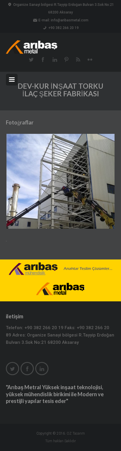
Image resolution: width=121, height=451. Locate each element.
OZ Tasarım (76, 433)
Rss (78, 59)
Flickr (90, 59)
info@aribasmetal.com (69, 20)
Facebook (43, 59)
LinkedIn (54, 59)
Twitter (31, 59)
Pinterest (66, 59)
